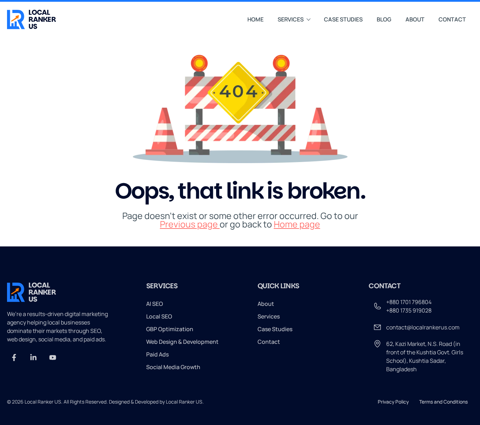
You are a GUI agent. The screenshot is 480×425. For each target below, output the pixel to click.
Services (291, 19)
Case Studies (343, 19)
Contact (452, 19)
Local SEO (159, 316)
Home (255, 19)
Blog (384, 19)
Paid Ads (157, 354)
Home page (297, 224)
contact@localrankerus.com (423, 327)
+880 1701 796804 (409, 302)
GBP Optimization (169, 329)
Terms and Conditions (443, 401)
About (415, 19)
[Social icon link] (14, 357)
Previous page (190, 224)
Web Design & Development (182, 341)
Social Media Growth (173, 367)
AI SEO (154, 304)
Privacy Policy (393, 401)
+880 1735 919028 (409, 310)
